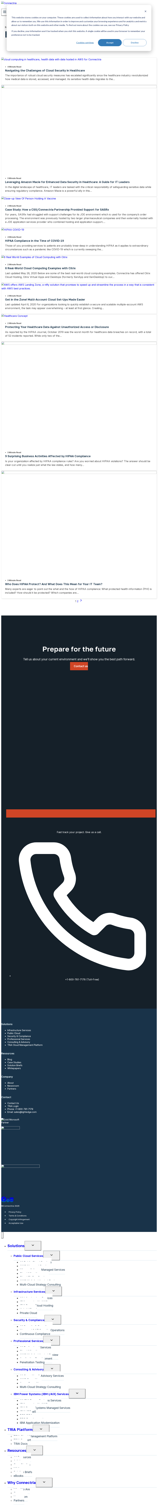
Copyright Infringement (19, 1219)
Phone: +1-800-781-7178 (20, 1109)
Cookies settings (85, 42)
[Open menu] (4, 12)
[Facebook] (3, 1200)
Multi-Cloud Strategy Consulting (40, 1284)
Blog (9, 1059)
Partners (11, 1088)
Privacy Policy (15, 1212)
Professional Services (18, 1039)
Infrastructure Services (19, 1030)
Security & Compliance (19, 1036)
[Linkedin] (11, 1200)
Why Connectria (21, 1482)
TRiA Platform (20, 1429)
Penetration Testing (32, 1362)
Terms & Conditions (18, 1216)
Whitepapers (14, 1068)
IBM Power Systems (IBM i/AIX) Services (41, 1394)
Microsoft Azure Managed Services (42, 1269)
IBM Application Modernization (40, 1422)
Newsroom (13, 1085)
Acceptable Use (16, 1223)
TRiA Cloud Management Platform (25, 1045)
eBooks (18, 1475)
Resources (16, 1450)
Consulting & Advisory (18, 1042)
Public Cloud (13, 1033)
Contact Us (13, 1103)
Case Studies (14, 1062)
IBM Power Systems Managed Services (45, 1407)
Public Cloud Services (28, 1256)
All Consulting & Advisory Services (42, 1375)
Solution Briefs (14, 1065)
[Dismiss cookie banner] (145, 12)
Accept (110, 42)
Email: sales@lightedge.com (22, 1112)
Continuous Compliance (35, 1334)
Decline (135, 42)
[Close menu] (2, 1235)
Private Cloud (28, 1313)
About (10, 1082)
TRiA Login (13, 1106)
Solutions (16, 1245)
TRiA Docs (20, 1443)
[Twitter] (8, 1200)
